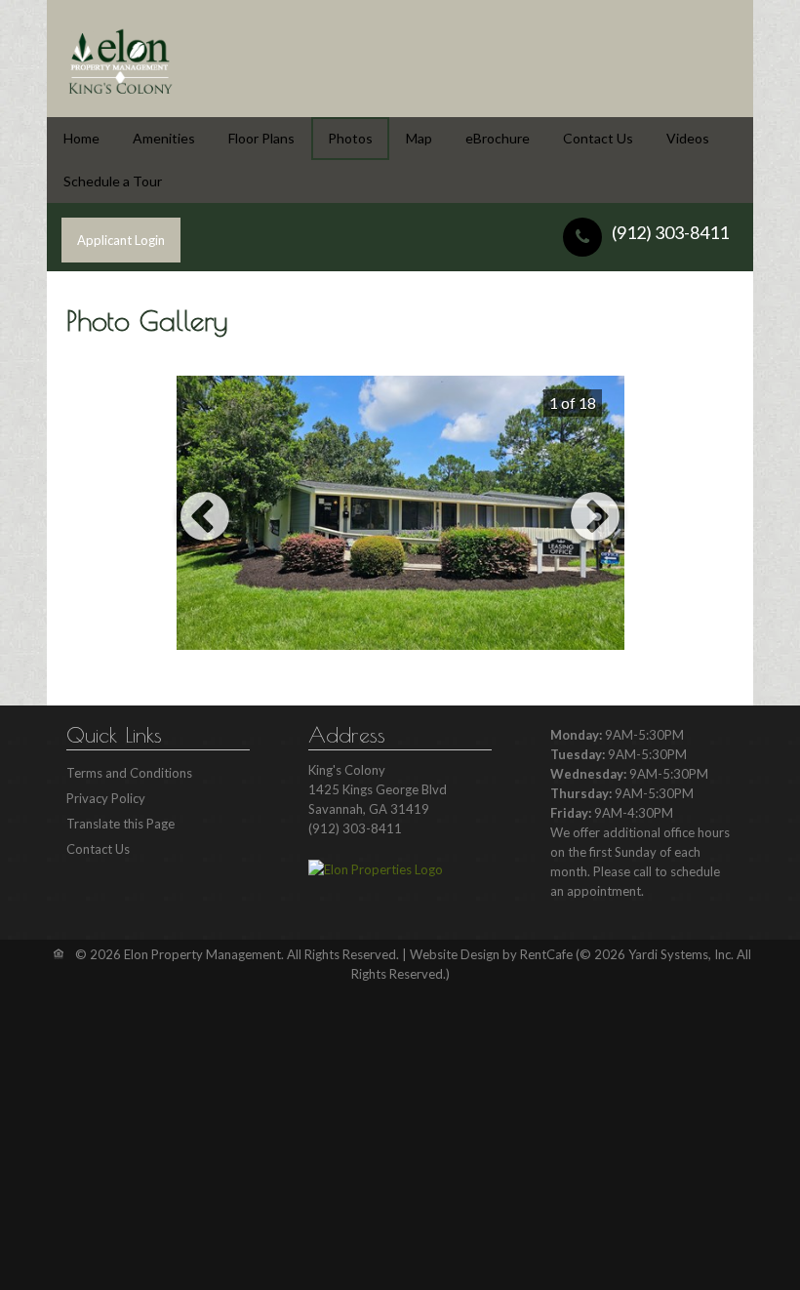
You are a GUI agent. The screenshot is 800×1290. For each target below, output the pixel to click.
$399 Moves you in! (382, 674)
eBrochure (497, 138)
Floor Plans (261, 138)
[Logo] (120, 58)
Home (81, 138)
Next (595, 518)
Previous (205, 518)
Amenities (164, 138)
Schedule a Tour (112, 181)
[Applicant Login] (120, 240)
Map (419, 138)
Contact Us (598, 138)
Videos (687, 138)
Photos (350, 138)
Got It (398, 1238)
